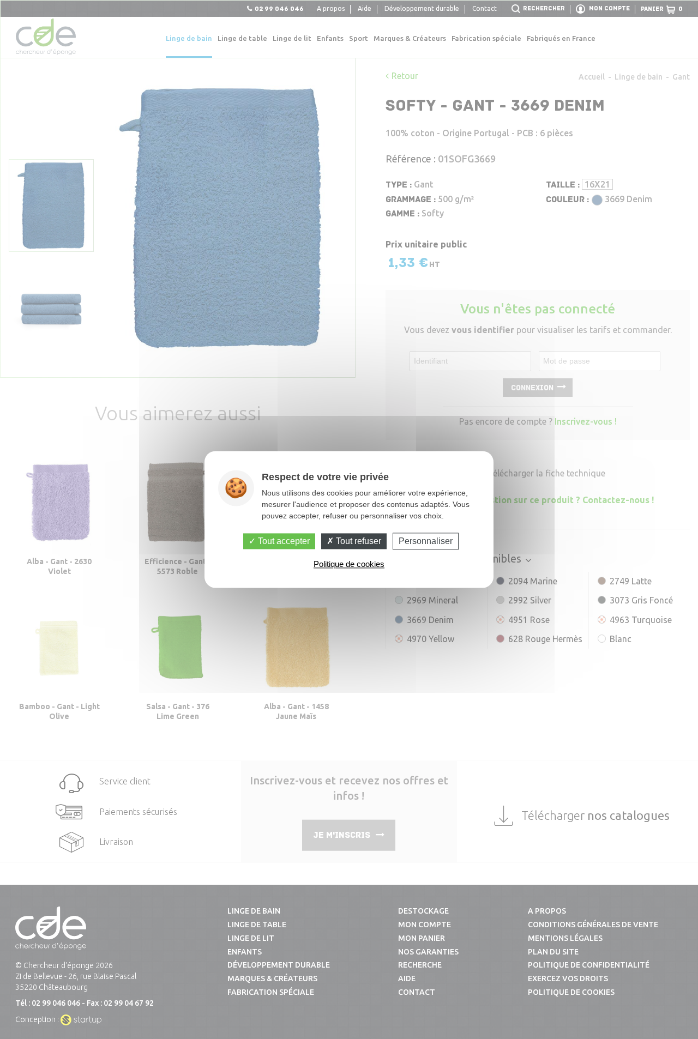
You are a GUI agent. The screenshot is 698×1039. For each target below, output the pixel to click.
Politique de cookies (349, 564)
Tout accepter (283, 541)
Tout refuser (357, 541)
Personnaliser (426, 541)
